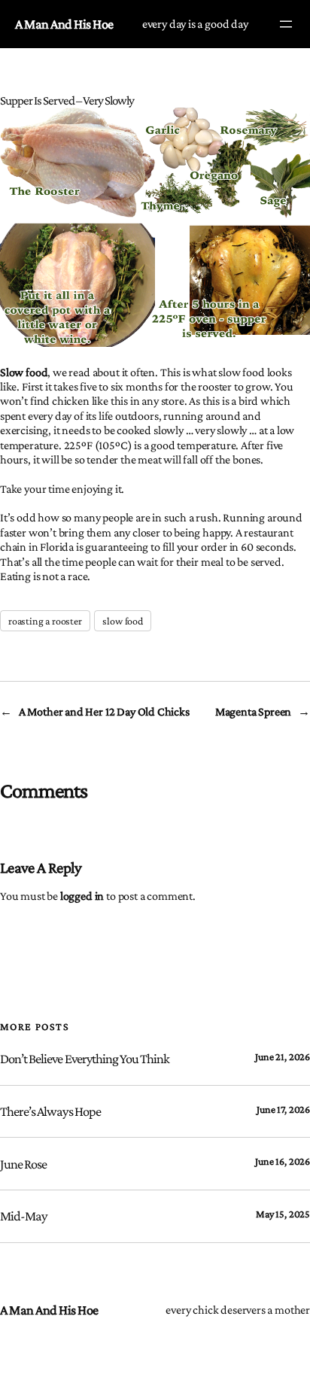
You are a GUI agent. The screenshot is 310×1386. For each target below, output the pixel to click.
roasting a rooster (45, 621)
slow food (122, 621)
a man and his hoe (64, 24)
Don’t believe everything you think (84, 1058)
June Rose (23, 1164)
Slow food (23, 371)
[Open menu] (286, 24)
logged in (82, 895)
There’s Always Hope (50, 1111)
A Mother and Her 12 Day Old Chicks (104, 711)
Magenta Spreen (253, 711)
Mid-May (23, 1215)
